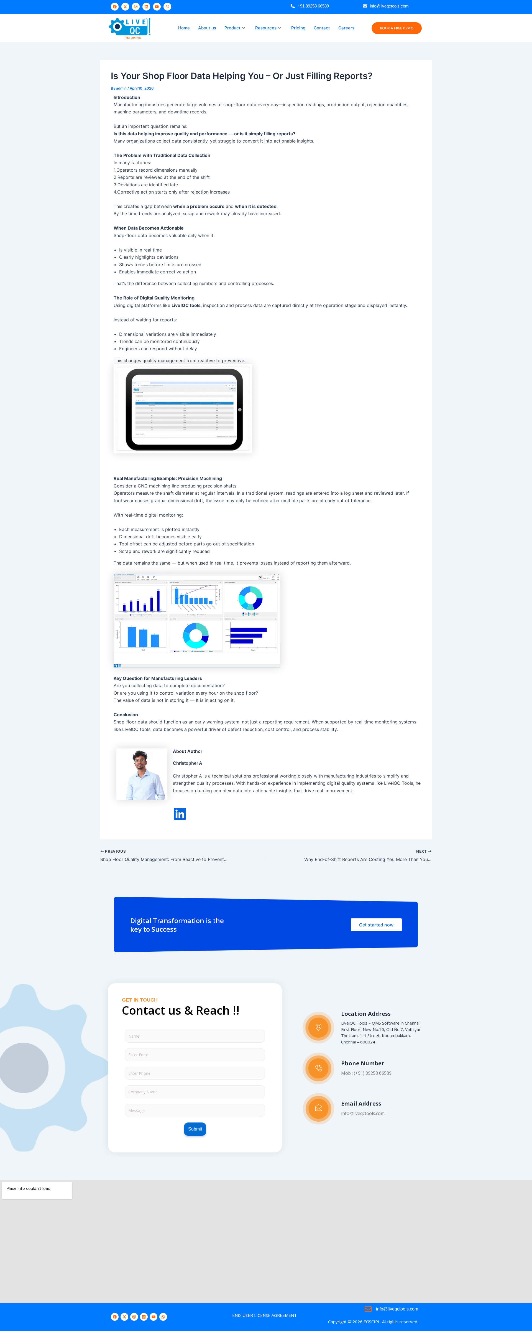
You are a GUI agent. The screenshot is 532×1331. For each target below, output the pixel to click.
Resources (266, 28)
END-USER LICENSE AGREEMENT (264, 1315)
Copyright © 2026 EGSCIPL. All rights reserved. (373, 1321)
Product (232, 28)
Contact (322, 28)
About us (207, 28)
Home (184, 28)
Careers (346, 28)
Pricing (298, 28)
